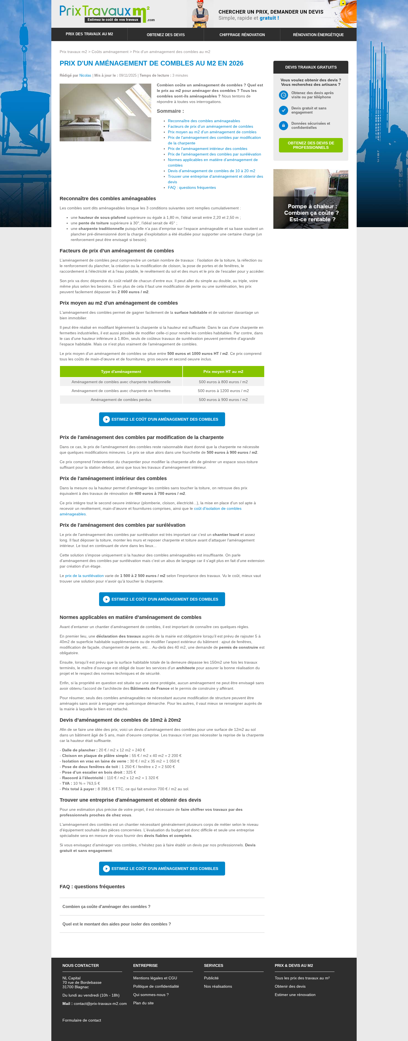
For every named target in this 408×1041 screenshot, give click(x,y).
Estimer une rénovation (295, 994)
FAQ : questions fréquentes (192, 187)
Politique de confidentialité (156, 986)
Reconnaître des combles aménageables (204, 121)
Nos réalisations (218, 986)
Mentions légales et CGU (155, 978)
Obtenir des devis (290, 986)
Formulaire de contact (81, 1020)
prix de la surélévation (84, 575)
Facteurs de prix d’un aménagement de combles (210, 126)
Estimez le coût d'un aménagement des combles (165, 419)
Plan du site (143, 1003)
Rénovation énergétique (318, 35)
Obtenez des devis (166, 35)
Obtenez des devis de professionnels (311, 145)
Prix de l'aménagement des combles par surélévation (214, 154)
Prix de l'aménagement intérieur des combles (207, 148)
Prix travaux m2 (73, 51)
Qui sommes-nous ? (151, 994)
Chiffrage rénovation (242, 35)
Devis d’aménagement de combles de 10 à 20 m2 (211, 171)
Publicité (211, 978)
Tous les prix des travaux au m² (302, 978)
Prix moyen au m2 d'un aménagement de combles (212, 132)
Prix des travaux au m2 (89, 34)
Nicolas (85, 75)
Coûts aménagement (110, 51)
